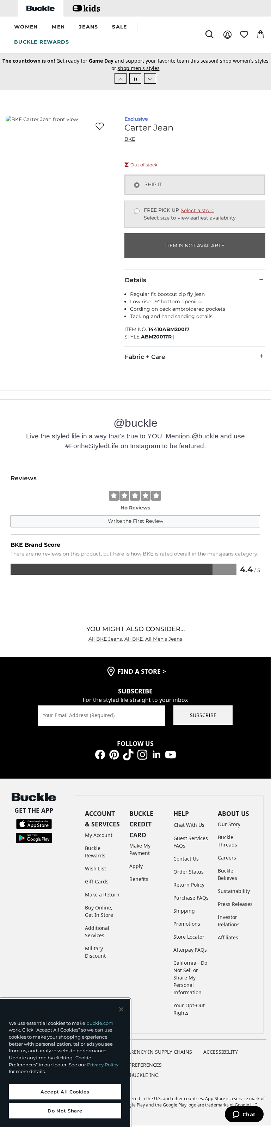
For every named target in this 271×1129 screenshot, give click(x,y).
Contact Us (186, 858)
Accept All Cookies (65, 1092)
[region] (65, 1063)
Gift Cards (97, 881)
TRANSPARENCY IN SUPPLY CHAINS (150, 1051)
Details (135, 280)
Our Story (229, 824)
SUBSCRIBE (203, 715)
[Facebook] (100, 754)
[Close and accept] (121, 1009)
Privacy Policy (102, 1064)
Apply (136, 866)
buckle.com (99, 1023)
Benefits (138, 879)
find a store (141, 671)
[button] (26, 27)
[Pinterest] (114, 754)
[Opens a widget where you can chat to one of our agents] (244, 1115)
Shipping (184, 910)
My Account (98, 835)
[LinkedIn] (156, 754)
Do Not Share (65, 1111)
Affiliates (228, 937)
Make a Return (102, 894)
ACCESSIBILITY (220, 1051)
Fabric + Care (145, 356)
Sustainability (234, 891)
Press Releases (235, 904)
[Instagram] (142, 754)
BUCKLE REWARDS (41, 42)
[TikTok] (128, 754)
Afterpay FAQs (190, 949)
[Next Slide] (150, 78)
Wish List (95, 868)
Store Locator (188, 936)
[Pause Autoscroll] (135, 78)
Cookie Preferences (135, 1064)
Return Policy (188, 884)
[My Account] (227, 34)
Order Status (188, 871)
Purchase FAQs (191, 897)
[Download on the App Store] (34, 823)
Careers (227, 857)
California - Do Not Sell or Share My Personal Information (190, 977)
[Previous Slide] (121, 78)
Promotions (186, 923)
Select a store (197, 210)
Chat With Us (189, 825)
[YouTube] (171, 754)
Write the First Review (135, 521)
